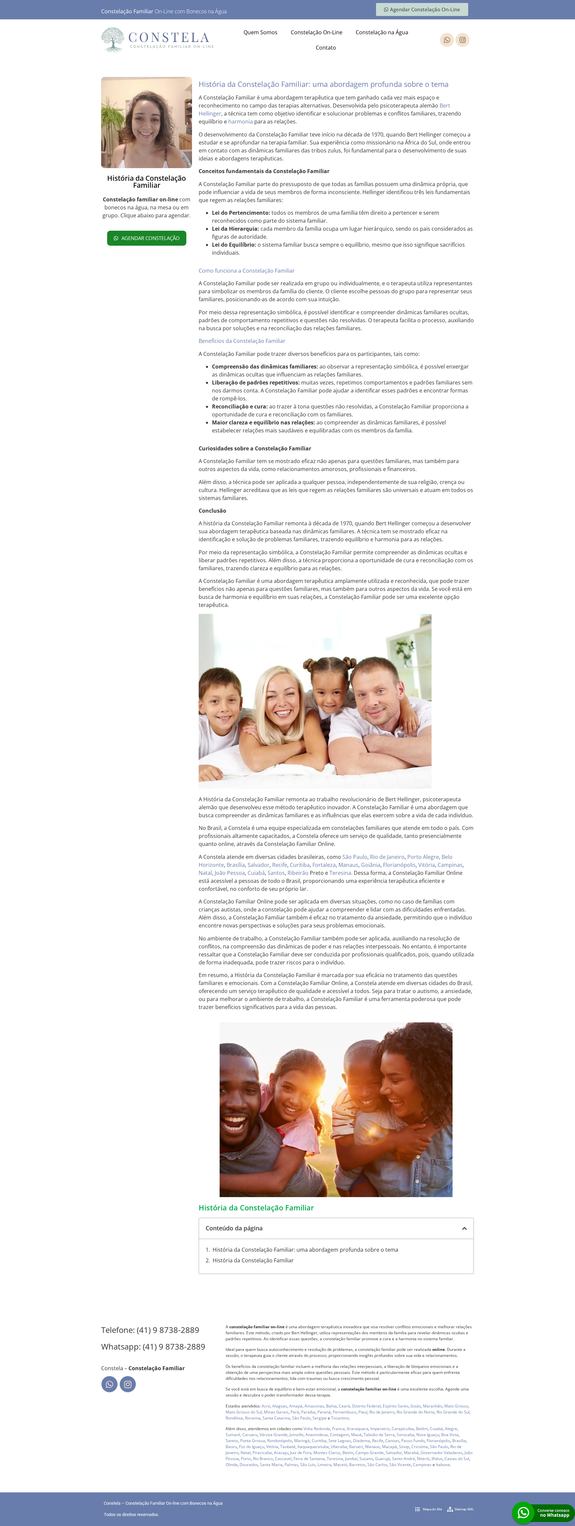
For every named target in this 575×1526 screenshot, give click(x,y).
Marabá (411, 1452)
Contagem (339, 1434)
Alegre (431, 857)
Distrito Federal (366, 1406)
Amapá (295, 1406)
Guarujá (382, 1458)
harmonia (240, 121)
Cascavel (283, 1458)
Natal (205, 873)
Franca (338, 1428)
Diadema (361, 1440)
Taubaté (287, 1446)
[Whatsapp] (447, 40)
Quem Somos (261, 32)
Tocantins (340, 1418)
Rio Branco (263, 1458)
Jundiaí (351, 1458)
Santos (276, 873)
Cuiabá (256, 873)
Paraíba (308, 1412)
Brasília (236, 865)
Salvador (259, 865)
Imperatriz (380, 1428)
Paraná (324, 1412)
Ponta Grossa (252, 1440)
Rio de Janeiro (387, 857)
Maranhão (432, 1406)
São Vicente (400, 1464)
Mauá (356, 1434)
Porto (414, 857)
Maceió (340, 1464)
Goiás (415, 1406)
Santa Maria (271, 1464)
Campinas (450, 865)
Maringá (302, 1440)
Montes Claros (326, 1452)
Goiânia (370, 865)
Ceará (344, 1406)
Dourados (249, 1464)
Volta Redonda (316, 1428)
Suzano (366, 1458)
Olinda (232, 1464)
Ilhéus (437, 1458)
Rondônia (234, 1418)
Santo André (403, 1458)
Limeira (324, 1464)
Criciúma (419, 1446)
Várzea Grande (274, 1434)
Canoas (392, 1440)
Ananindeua (316, 1434)
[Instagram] (463, 40)
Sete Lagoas (339, 1440)
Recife (279, 865)
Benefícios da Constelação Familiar (242, 341)
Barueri (356, 1446)
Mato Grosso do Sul (244, 1412)
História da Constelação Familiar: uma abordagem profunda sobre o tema (305, 1249)
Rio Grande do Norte (416, 1412)
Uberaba (339, 1446)
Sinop (404, 1446)
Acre (266, 1406)
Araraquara (357, 1428)
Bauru (231, 1446)
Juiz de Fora (300, 1452)
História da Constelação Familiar (253, 1260)
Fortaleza (324, 865)
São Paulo (354, 857)
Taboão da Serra (379, 1434)
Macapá (389, 1446)
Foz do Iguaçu (251, 1446)
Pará (294, 1412)
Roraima (253, 1418)
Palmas (291, 1464)
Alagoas (279, 1406)
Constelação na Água (382, 32)
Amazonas (314, 1406)
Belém (422, 1428)
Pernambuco (344, 1412)
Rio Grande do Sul (453, 1412)
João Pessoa (230, 873)
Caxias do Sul (457, 1458)
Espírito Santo (395, 1406)
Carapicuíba (403, 1428)
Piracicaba (262, 1452)
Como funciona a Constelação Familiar (247, 270)
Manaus (348, 865)
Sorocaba (405, 1434)
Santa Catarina (276, 1418)
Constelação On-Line (316, 32)
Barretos (357, 1464)
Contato (326, 47)
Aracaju (281, 1452)
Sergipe (319, 1418)
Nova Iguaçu (427, 1434)
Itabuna (443, 1464)
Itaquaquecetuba (313, 1446)
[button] (464, 1228)
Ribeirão (298, 873)
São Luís (307, 1464)
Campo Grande (369, 1452)
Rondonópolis (279, 1440)
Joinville (296, 1434)
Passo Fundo (413, 1440)
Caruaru (250, 1434)
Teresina (340, 873)
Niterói (423, 1458)
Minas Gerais (276, 1412)
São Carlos (377, 1464)
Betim (347, 1452)
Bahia (331, 1406)
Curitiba (300, 865)
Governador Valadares (442, 1452)
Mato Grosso (456, 1406)
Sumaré (233, 1434)
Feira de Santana (309, 1458)
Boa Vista (450, 1434)
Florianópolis (399, 865)
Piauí (362, 1412)
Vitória (426, 865)
